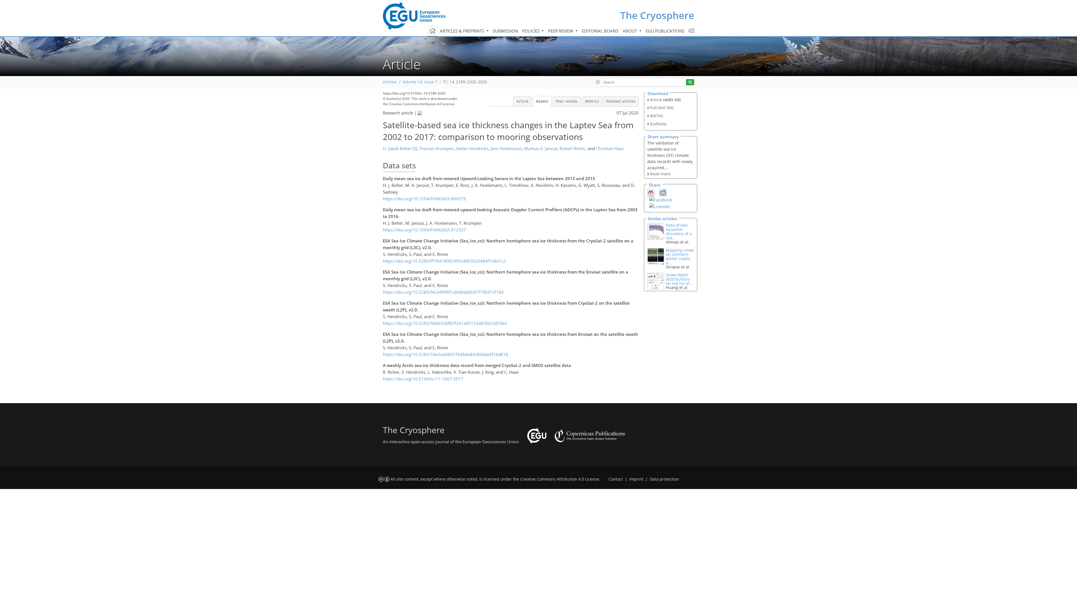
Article (522, 101)
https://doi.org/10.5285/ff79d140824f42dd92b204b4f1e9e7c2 (444, 261)
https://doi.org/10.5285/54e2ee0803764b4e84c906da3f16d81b (445, 354)
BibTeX (656, 115)
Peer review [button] (561, 31)
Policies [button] (531, 31)
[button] (598, 81)
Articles (390, 81)
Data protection (664, 479)
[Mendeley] (651, 192)
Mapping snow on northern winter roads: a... (680, 256)
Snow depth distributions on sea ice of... (679, 279)
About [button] (630, 31)
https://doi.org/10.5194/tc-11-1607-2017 (423, 379)
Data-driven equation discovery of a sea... (679, 231)
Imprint (636, 479)
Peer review (566, 101)
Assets (542, 101)
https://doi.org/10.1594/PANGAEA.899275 (424, 198)
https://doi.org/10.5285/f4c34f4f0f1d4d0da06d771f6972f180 (443, 292)
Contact (616, 479)
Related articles (621, 101)
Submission (505, 31)
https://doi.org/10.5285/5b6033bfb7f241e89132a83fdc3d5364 (445, 323)
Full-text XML (662, 107)
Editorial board (600, 31)
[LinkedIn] (659, 206)
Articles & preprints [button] (462, 31)
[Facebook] (660, 199)
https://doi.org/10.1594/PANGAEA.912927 (424, 230)
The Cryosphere (657, 15)
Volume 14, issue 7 (419, 81)
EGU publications (665, 31)
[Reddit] (663, 192)
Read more (660, 173)
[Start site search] (690, 82)
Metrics (592, 101)
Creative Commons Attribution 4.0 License (559, 479)
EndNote (658, 124)
